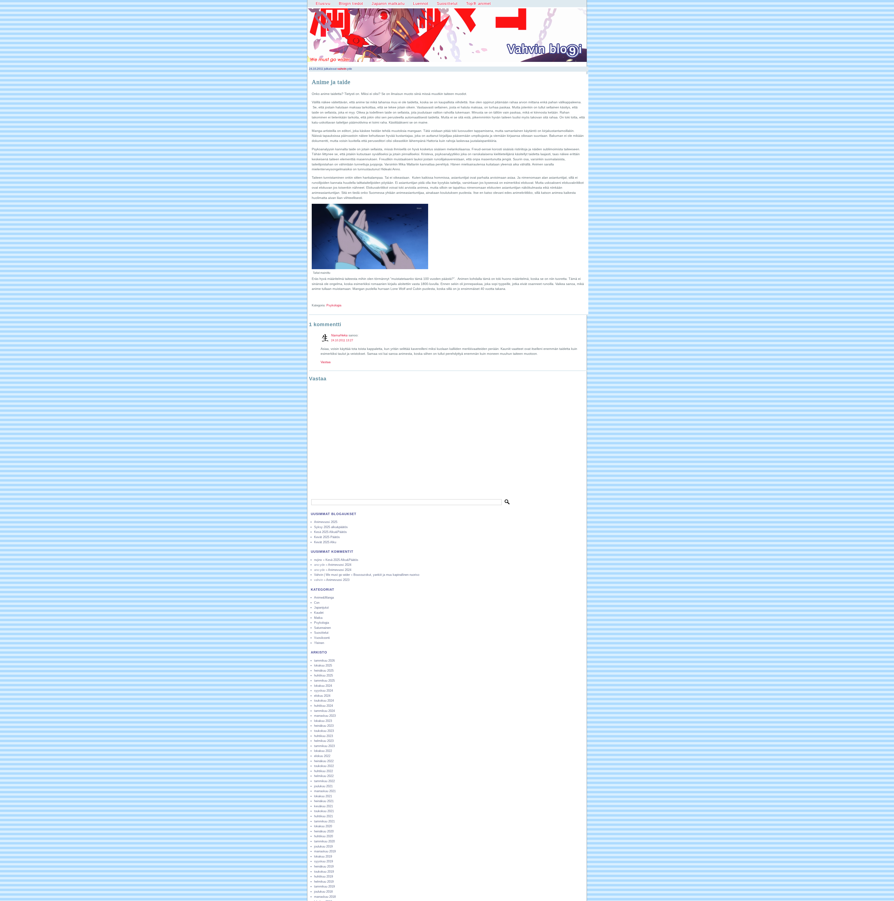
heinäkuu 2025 (324, 670)
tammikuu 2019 (324, 886)
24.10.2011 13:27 (342, 340)
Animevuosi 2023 (337, 580)
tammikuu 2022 (324, 781)
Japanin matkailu (388, 3)
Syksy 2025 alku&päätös (331, 527)
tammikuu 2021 (324, 821)
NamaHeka (339, 335)
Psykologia (333, 305)
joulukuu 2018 (323, 891)
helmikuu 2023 (324, 741)
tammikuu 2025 (324, 680)
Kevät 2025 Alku (325, 542)
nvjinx (318, 560)
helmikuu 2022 (324, 776)
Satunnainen (322, 628)
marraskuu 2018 (325, 896)
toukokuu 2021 (324, 811)
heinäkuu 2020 (324, 831)
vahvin (341, 68)
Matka (318, 618)
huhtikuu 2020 (323, 836)
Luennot (420, 3)
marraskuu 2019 (325, 851)
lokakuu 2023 (323, 721)
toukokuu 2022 (324, 766)
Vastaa (326, 362)
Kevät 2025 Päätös (327, 537)
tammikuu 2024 (324, 711)
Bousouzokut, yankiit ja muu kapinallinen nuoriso (386, 574)
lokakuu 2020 (323, 826)
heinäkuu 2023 (324, 725)
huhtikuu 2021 (323, 816)
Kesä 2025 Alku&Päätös (330, 532)
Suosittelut (447, 3)
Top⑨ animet (478, 3)
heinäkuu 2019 (324, 866)
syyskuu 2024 (323, 690)
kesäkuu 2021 (323, 806)
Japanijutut (321, 607)
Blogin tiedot (351, 3)
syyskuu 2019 (323, 861)
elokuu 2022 (322, 756)
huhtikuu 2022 (323, 771)
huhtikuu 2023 (323, 736)
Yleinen (319, 643)
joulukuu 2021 (323, 786)
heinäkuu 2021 (324, 801)
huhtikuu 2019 (323, 876)
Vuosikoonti (322, 638)
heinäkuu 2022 (324, 761)
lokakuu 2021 (323, 796)
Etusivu (323, 3)
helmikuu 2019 (324, 881)
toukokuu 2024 (324, 700)
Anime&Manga (324, 597)
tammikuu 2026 (324, 660)
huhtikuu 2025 (323, 675)
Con (316, 602)
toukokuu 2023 (324, 731)
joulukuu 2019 (323, 846)
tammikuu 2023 (324, 746)
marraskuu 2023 (325, 715)
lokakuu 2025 (323, 665)
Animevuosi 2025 (325, 522)
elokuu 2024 (322, 695)
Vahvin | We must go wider (332, 574)
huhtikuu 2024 (323, 705)
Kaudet (319, 612)
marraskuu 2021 (325, 791)
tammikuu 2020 (324, 841)
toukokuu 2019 (324, 871)
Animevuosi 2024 (339, 564)
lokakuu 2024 (323, 685)
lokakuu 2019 (323, 856)
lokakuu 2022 (323, 751)
